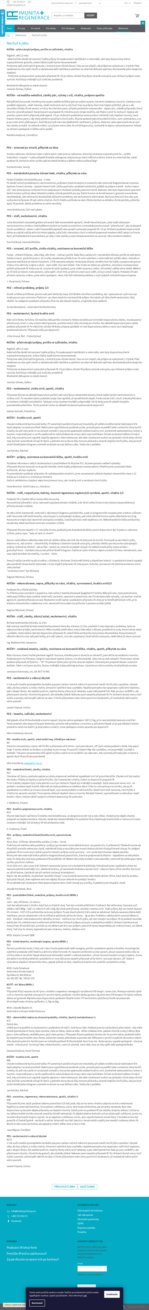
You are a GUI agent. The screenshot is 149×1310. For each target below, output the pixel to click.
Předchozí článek (64, 1187)
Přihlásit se (87, 1287)
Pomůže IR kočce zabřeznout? (27, 1253)
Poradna (81, 1232)
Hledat (91, 15)
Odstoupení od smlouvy (62, 3)
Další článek (87, 1187)
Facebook (16, 1221)
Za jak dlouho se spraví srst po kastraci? (33, 1259)
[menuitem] (9, 28)
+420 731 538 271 (19, 1216)
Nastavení (37, 1303)
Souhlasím (112, 1294)
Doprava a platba (86, 1228)
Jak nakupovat (85, 3)
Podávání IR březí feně (22, 1247)
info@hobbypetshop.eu (23, 1211)
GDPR (80, 1223)
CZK (126, 3)
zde (85, 1295)
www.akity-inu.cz (33, 763)
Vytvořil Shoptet (136, 1307)
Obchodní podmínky (88, 1219)
